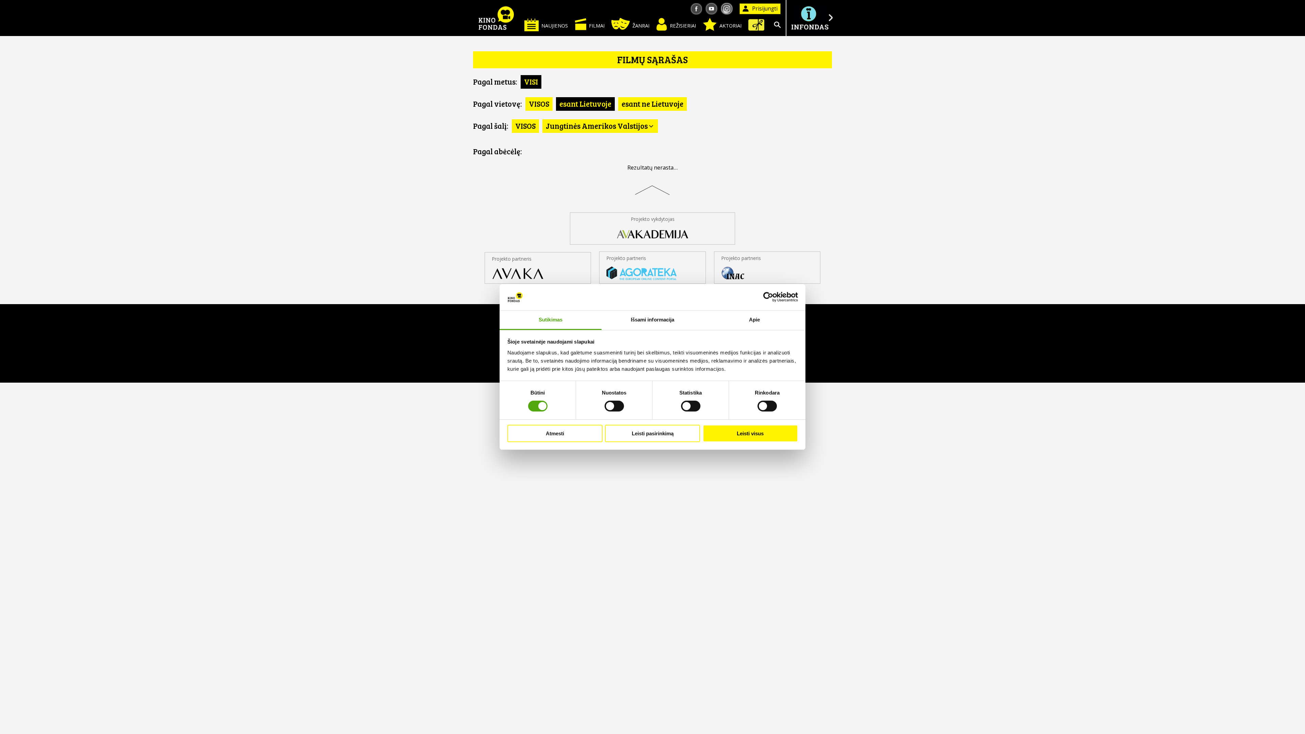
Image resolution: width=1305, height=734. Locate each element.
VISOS (539, 104)
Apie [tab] (754, 319)
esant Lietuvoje (585, 104)
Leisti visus (750, 433)
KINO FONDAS (496, 18)
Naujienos (554, 25)
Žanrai (640, 25)
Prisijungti (765, 8)
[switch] (614, 406)
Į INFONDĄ (809, 18)
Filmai (597, 25)
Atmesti (555, 433)
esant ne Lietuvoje (652, 104)
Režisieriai (683, 25)
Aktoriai (730, 25)
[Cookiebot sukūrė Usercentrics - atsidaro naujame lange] (768, 297)
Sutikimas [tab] (550, 319)
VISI (531, 81)
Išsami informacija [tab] (653, 319)
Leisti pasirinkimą (653, 433)
